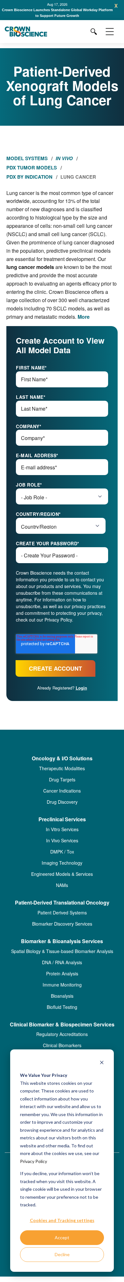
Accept (62, 1237)
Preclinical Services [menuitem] (62, 819)
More (84, 316)
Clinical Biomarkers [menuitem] (62, 1045)
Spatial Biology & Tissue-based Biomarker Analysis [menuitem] (62, 951)
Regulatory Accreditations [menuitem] (62, 1034)
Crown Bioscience (69, 291)
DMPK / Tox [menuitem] (62, 851)
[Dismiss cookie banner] (102, 1063)
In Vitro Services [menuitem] (62, 829)
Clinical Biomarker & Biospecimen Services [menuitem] (62, 1024)
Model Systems (27, 158)
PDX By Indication (29, 176)
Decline (62, 1254)
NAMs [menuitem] (62, 885)
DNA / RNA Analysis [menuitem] (62, 962)
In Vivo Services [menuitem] (62, 840)
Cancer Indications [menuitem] (62, 790)
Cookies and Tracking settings (62, 1220)
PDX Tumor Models (31, 167)
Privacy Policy (33, 1161)
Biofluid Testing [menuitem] (62, 1007)
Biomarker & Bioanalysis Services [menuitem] (62, 941)
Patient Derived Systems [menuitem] (62, 912)
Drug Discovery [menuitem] (62, 802)
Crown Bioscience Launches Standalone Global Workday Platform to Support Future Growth (57, 13)
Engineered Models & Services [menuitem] (62, 874)
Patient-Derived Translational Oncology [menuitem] (62, 902)
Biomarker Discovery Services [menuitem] (62, 924)
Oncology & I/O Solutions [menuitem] (62, 758)
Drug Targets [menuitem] (62, 779)
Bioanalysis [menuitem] (62, 996)
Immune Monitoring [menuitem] (62, 984)
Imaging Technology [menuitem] (62, 863)
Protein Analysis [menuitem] (62, 973)
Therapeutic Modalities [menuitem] (62, 768)
